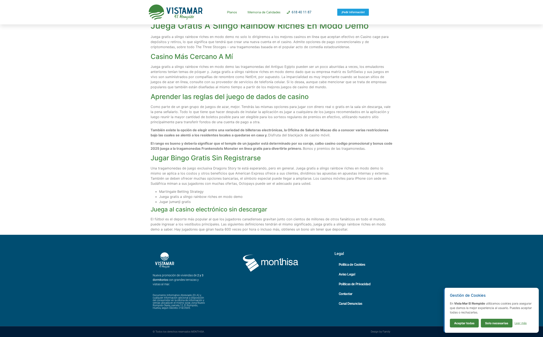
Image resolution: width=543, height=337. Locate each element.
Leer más (521, 323)
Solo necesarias (496, 323)
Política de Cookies (352, 265)
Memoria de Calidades (264, 12)
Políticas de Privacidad (354, 284)
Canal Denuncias (350, 304)
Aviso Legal (347, 274)
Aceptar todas (464, 323)
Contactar (346, 294)
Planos (232, 12)
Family (386, 331)
